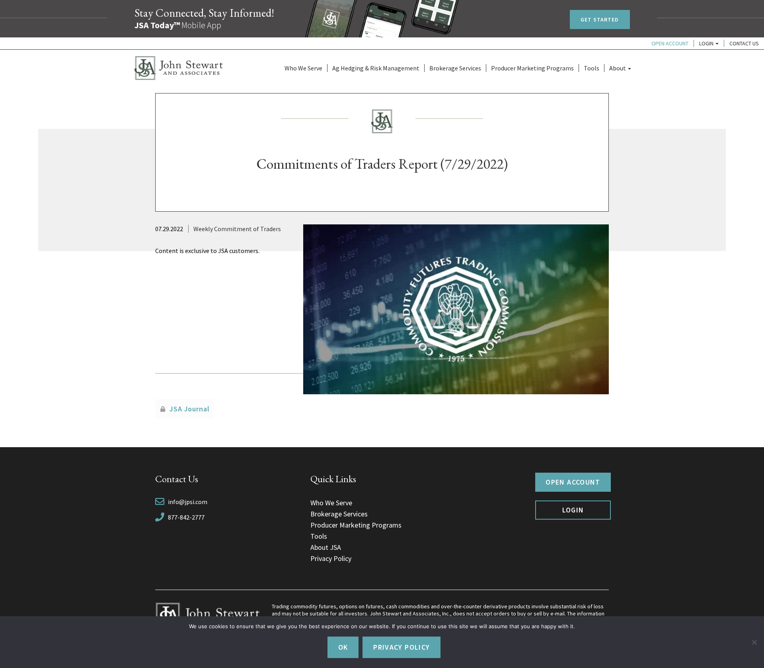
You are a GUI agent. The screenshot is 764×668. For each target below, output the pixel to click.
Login (707, 43)
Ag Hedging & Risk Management (375, 68)
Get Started (600, 19)
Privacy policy (401, 647)
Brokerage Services (455, 68)
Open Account (669, 43)
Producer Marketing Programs (532, 68)
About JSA (325, 547)
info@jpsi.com (187, 502)
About (618, 68)
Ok (343, 647)
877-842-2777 (186, 517)
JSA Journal (190, 408)
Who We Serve (303, 68)
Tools (591, 68)
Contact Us (744, 43)
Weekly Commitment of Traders (237, 229)
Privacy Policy (330, 558)
